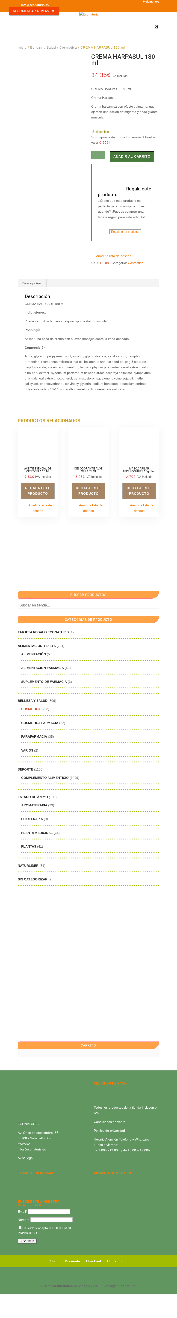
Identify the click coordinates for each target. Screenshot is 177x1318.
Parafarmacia (34, 736)
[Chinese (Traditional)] (38, 1185)
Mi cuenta (72, 1261)
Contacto (114, 1261)
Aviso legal (25, 1158)
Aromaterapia (34, 805)
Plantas (28, 846)
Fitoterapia (32, 819)
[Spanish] (20, 1179)
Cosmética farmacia (39, 723)
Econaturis (127, 1286)
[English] (26, 1179)
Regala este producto (125, 231)
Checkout (93, 1261)
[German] (38, 1179)
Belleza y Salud (43, 47)
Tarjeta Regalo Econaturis (43, 632)
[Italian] (20, 1185)
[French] (44, 1179)
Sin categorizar (32, 879)
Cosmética (68, 47)
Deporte (25, 769)
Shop (54, 1261)
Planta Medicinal (37, 833)
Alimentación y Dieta (37, 646)
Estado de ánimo (33, 797)
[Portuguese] (26, 1185)
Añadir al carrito (131, 156)
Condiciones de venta (109, 1122)
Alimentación (33, 654)
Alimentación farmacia (42, 668)
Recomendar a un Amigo (34, 11)
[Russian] (50, 1179)
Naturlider (28, 865)
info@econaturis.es (32, 1149)
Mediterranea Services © (71, 1286)
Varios (27, 750)
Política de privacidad (109, 1130)
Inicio (22, 47)
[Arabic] (32, 1185)
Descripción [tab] (31, 283)
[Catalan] (32, 1179)
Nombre (24, 1220)
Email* (22, 1211)
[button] (111, 256)
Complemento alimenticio (45, 778)
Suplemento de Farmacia (44, 682)
